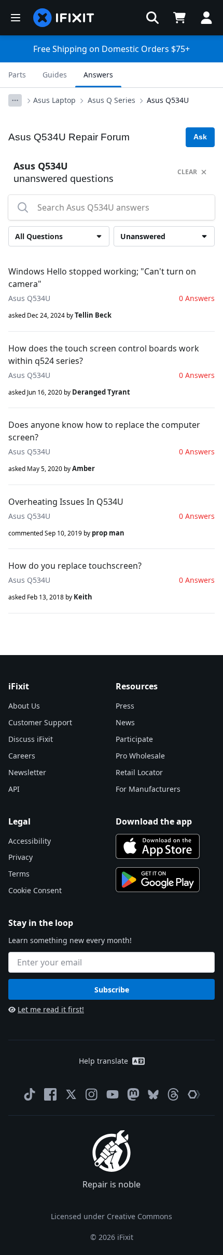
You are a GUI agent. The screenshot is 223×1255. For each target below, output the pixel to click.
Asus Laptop (54, 100)
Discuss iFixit (30, 739)
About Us (24, 706)
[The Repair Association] (194, 1094)
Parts (17, 75)
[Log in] (206, 17)
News (125, 722)
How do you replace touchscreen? (75, 565)
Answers (98, 75)
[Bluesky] (153, 1094)
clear (187, 171)
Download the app (154, 821)
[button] (152, 17)
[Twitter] (71, 1094)
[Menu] (15, 17)
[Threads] (173, 1094)
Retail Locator (139, 772)
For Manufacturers (148, 789)
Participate (134, 739)
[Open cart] (179, 17)
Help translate (103, 1061)
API (14, 789)
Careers (21, 756)
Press (125, 706)
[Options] (15, 100)
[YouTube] (112, 1094)
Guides (55, 75)
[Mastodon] (133, 1094)
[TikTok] (29, 1094)
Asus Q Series (111, 100)
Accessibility (29, 841)
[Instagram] (92, 1094)
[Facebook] (50, 1094)
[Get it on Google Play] (158, 879)
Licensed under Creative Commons (111, 1216)
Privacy (20, 857)
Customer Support (40, 722)
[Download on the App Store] (158, 846)
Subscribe (111, 990)
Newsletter (27, 772)
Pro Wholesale (140, 756)
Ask (200, 137)
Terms (19, 874)
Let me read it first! (51, 1009)
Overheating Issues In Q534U (65, 501)
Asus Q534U (168, 100)
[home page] (63, 17)
